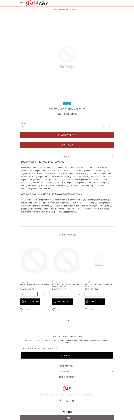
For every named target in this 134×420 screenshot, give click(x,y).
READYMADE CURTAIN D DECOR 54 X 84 (34, 286)
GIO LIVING (37, 3)
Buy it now (67, 145)
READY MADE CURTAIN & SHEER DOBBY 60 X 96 (98, 286)
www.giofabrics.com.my (83, 185)
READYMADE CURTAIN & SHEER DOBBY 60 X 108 (65, 286)
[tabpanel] (35, 280)
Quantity (24, 123)
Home (55, 9)
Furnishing (24, 282)
